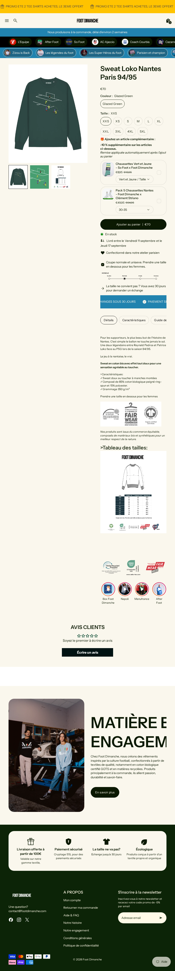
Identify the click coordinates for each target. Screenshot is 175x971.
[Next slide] (81, 113)
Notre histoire (72, 923)
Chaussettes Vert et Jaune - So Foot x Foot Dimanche (134, 166)
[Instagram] (19, 919)
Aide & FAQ (71, 915)
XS (117, 121)
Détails (109, 320)
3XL (118, 131)
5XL (143, 131)
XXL (106, 131)
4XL (130, 131)
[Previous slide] (15, 113)
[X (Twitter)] (27, 919)
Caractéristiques (134, 320)
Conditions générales (77, 938)
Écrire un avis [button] (87, 652)
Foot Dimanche (92, 959)
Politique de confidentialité (81, 945)
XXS (106, 121)
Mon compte (72, 900)
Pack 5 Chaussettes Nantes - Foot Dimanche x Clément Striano (134, 194)
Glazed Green (112, 104)
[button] (18, 177)
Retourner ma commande (80, 908)
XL (159, 121)
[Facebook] (11, 919)
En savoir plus (105, 792)
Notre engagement (76, 930)
